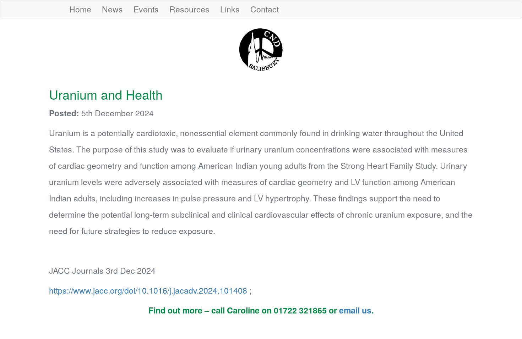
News (112, 9)
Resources (189, 9)
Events (146, 9)
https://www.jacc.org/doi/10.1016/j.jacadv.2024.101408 (149, 290)
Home (80, 9)
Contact (264, 9)
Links (230, 9)
